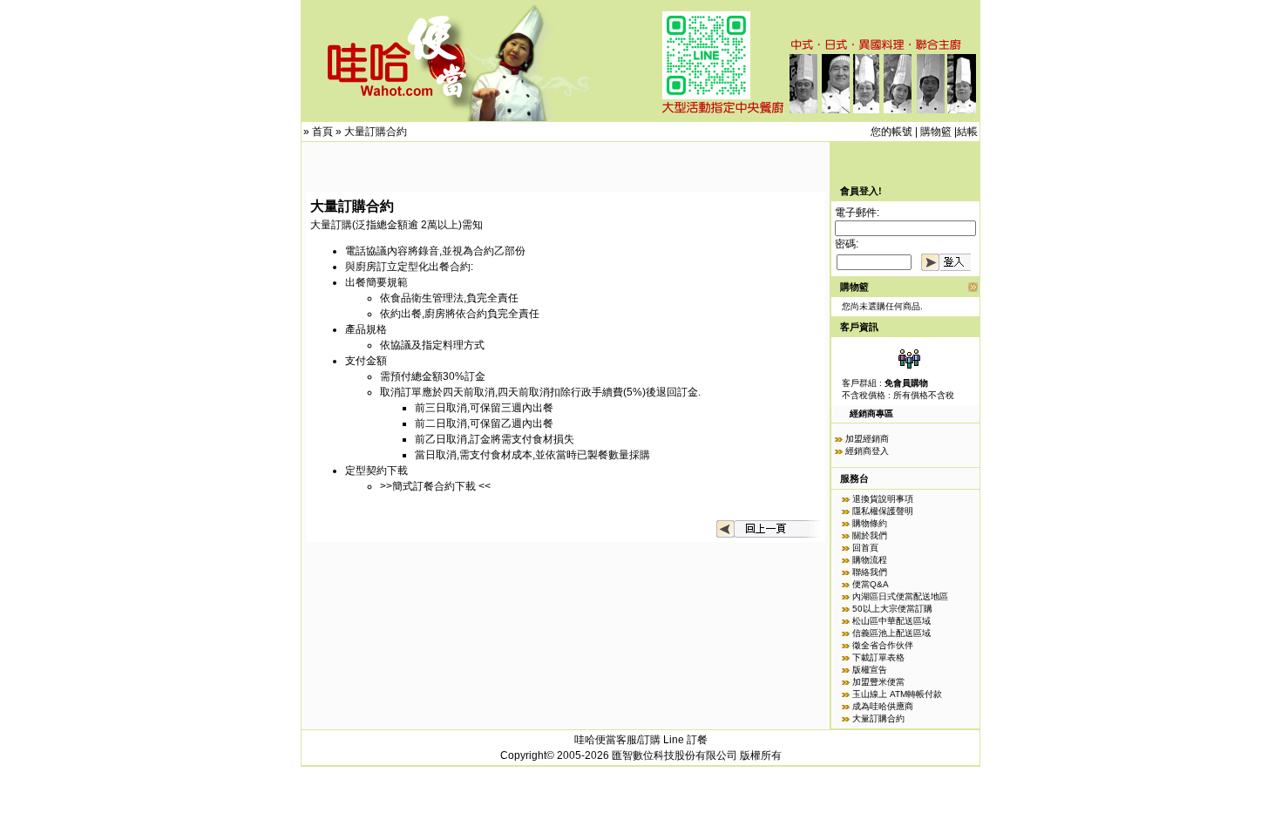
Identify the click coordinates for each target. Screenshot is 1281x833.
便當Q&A (870, 584)
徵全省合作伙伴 (882, 645)
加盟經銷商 (867, 439)
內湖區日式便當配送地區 (900, 596)
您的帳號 (891, 131)
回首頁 (865, 547)
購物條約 (869, 523)
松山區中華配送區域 (891, 621)
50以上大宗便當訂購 (892, 608)
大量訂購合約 (375, 131)
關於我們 (869, 535)
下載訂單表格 (878, 657)
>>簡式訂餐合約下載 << (436, 486)
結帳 (967, 131)
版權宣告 (869, 669)
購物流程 (869, 560)
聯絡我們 (869, 572)
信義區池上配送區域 (891, 633)
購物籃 (936, 131)
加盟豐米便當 (878, 682)
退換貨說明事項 (882, 499)
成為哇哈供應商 (882, 706)
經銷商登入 (867, 451)
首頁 (322, 131)
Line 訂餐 (685, 740)
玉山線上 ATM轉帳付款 (897, 694)
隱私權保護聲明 (882, 511)
